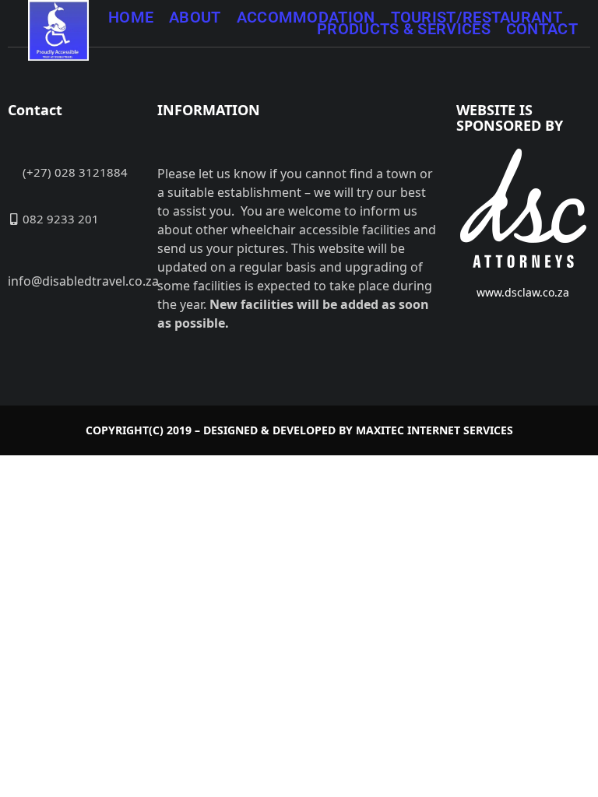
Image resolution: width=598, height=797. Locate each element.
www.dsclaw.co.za (523, 292)
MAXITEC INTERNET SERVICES (434, 430)
